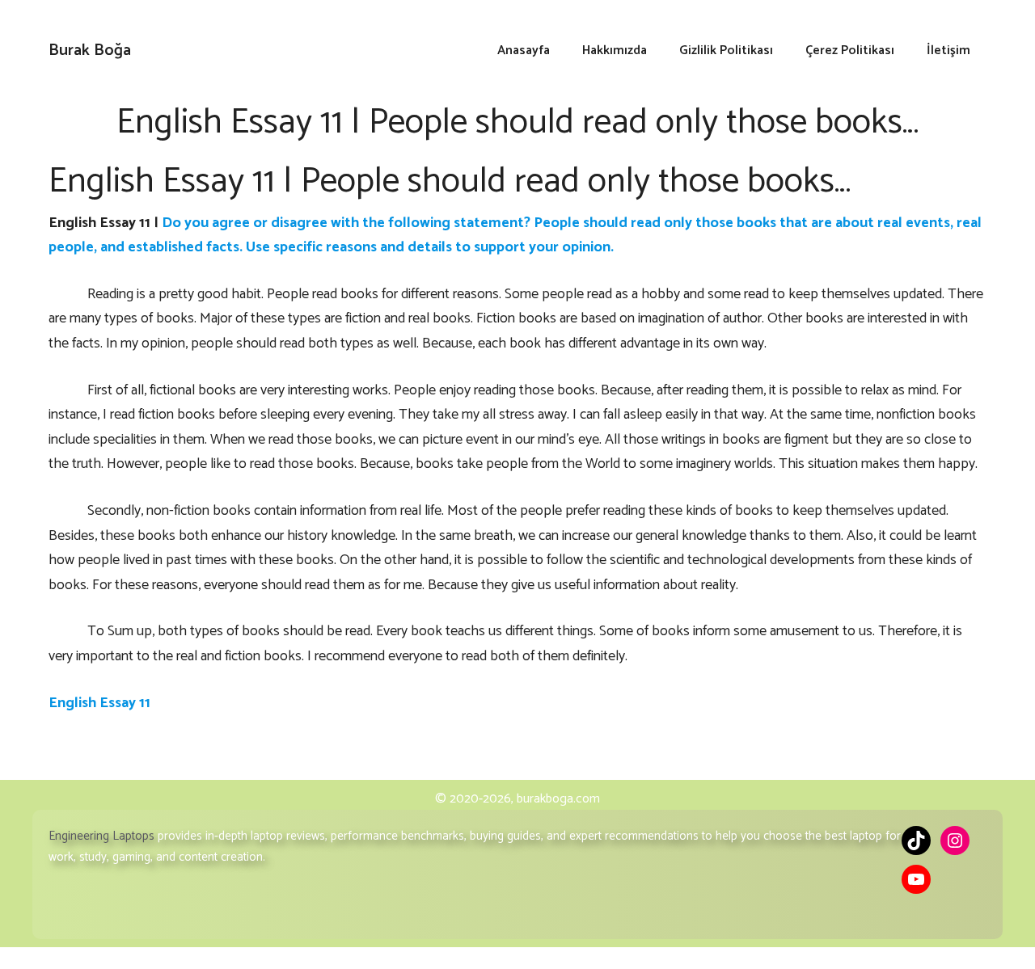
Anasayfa (523, 50)
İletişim (948, 50)
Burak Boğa (90, 50)
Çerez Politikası (849, 50)
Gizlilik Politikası (726, 50)
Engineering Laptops (101, 836)
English (72, 223)
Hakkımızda (614, 50)
